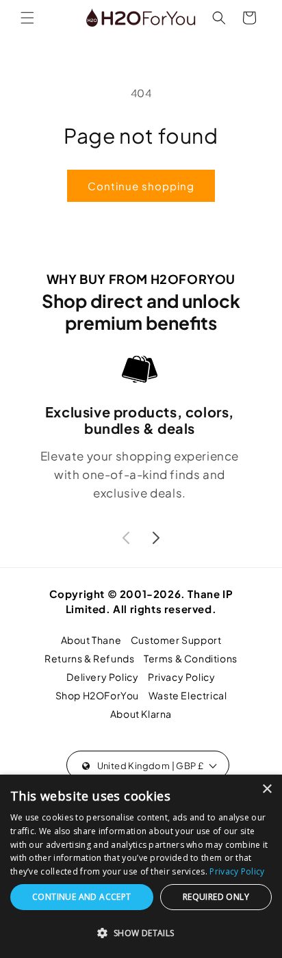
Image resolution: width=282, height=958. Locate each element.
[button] (27, 18)
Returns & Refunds (89, 658)
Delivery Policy (102, 677)
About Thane (91, 640)
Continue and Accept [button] (81, 897)
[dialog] (141, 866)
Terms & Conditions (191, 658)
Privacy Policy (181, 677)
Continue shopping (141, 185)
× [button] (266, 789)
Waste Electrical (188, 695)
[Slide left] (126, 538)
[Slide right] (156, 538)
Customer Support (176, 640)
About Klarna (141, 714)
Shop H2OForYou (97, 695)
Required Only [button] (216, 897)
